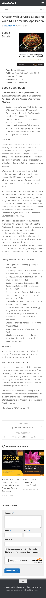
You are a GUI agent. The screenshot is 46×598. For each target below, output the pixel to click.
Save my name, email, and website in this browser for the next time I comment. (22, 550)
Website (8, 539)
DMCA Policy (24, 587)
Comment (9, 513)
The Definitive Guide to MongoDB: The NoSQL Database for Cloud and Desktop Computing (10, 485)
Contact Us (37, 587)
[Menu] (43, 3)
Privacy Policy (10, 587)
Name (7, 530)
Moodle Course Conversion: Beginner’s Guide (30, 482)
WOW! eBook (9, 3)
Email (27, 530)
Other (5, 9)
